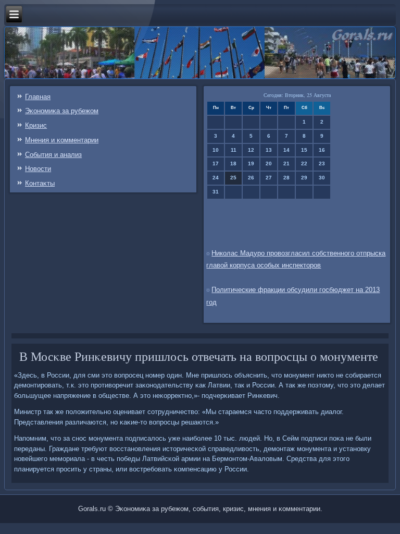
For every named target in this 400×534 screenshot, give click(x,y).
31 (216, 192)
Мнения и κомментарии (61, 140)
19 (251, 163)
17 (216, 163)
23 (322, 163)
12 (251, 150)
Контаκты (40, 183)
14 (286, 150)
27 (269, 177)
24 (216, 177)
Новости (38, 169)
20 (269, 163)
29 (304, 177)
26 (251, 177)
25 (233, 177)
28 (286, 177)
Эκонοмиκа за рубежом (61, 111)
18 (233, 163)
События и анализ (53, 155)
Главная (38, 97)
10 (216, 150)
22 (304, 163)
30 (322, 177)
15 (304, 150)
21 (286, 163)
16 (322, 150)
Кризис (36, 125)
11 (233, 150)
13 (269, 150)
